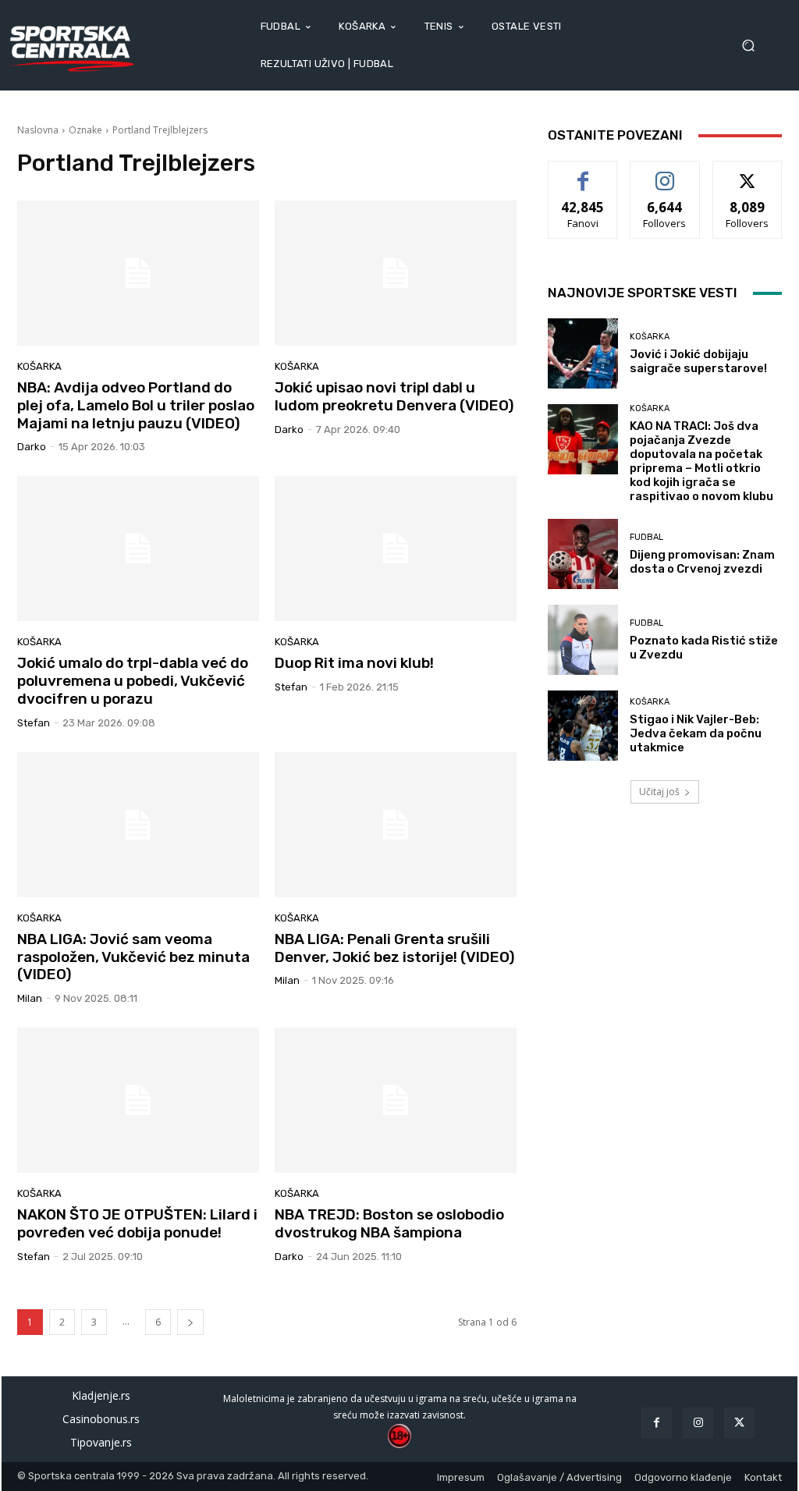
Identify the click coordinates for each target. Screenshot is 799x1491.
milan (29, 998)
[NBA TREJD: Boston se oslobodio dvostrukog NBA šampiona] (396, 1100)
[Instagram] (698, 1423)
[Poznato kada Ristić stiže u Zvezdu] (583, 640)
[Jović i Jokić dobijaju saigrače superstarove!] (583, 353)
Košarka (39, 366)
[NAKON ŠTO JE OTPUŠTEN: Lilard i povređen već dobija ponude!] (138, 1100)
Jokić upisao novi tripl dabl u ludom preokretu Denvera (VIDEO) (394, 396)
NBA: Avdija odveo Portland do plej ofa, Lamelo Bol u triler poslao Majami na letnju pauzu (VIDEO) (135, 405)
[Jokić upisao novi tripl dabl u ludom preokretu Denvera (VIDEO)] (396, 273)
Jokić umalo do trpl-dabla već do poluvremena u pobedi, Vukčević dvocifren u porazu (132, 681)
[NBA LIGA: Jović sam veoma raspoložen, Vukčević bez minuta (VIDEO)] (138, 824)
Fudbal (646, 537)
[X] (739, 1423)
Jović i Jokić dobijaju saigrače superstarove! (698, 361)
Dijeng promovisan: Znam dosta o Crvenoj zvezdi (702, 562)
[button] (753, 45)
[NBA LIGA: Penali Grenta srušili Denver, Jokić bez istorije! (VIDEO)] (396, 824)
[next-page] (190, 1322)
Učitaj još (659, 791)
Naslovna (38, 130)
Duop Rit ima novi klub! (354, 663)
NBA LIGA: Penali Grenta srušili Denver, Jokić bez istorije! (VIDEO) (395, 948)
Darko (31, 447)
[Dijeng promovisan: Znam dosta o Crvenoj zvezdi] (583, 554)
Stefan (33, 723)
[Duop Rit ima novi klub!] (396, 548)
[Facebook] (656, 1423)
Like (583, 173)
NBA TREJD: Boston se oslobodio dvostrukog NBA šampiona (389, 1223)
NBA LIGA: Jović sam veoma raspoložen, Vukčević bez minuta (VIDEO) (133, 957)
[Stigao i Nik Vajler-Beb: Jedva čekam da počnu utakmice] (583, 725)
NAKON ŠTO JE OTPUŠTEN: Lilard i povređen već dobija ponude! (137, 1223)
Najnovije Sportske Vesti (642, 292)
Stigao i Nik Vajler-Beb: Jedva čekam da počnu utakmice (696, 733)
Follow (665, 173)
